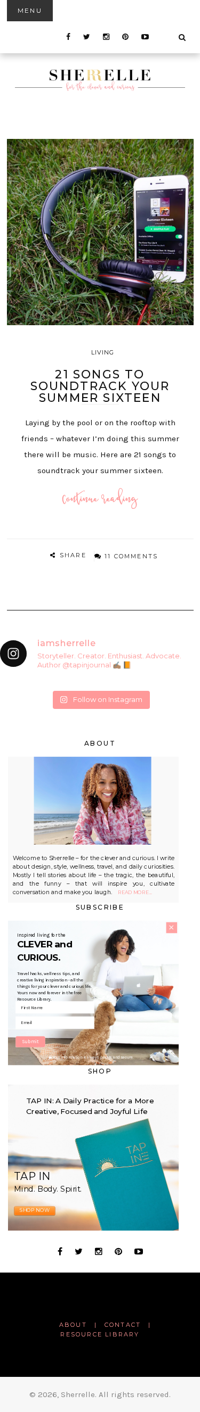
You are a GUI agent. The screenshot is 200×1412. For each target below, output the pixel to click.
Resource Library (99, 1334)
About (73, 1324)
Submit (30, 1042)
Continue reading (100, 499)
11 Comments (131, 556)
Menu (30, 10)
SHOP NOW (35, 1210)
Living (103, 352)
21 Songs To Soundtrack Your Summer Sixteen (100, 386)
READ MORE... (135, 893)
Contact (123, 1324)
